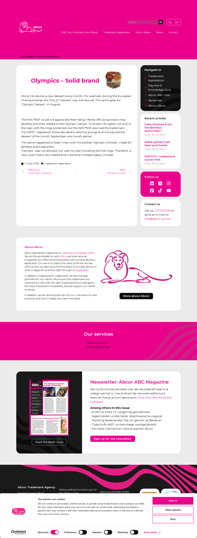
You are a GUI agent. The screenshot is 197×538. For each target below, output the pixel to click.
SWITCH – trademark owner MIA (160, 158)
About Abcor (143, 32)
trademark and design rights (78, 253)
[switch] (83, 532)
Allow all (173, 500)
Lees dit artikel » (155, 134)
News (159, 32)
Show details (150, 532)
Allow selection (173, 510)
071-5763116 (163, 210)
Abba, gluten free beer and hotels (157, 143)
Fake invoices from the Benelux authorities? (158, 127)
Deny (173, 519)
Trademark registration (117, 32)
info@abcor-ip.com (158, 218)
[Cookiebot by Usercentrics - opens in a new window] (18, 532)
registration (82, 270)
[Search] (160, 22)
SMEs (63, 256)
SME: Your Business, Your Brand (79, 32)
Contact (173, 32)
